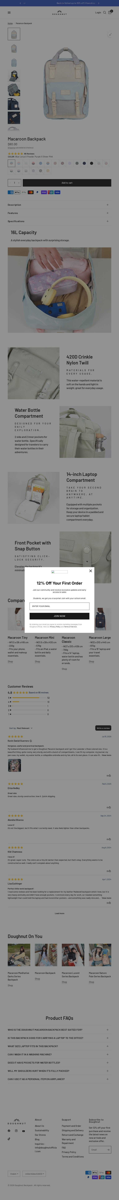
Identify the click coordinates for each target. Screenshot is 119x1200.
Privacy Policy (55, 627)
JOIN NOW (59, 616)
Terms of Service (70, 627)
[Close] (90, 571)
